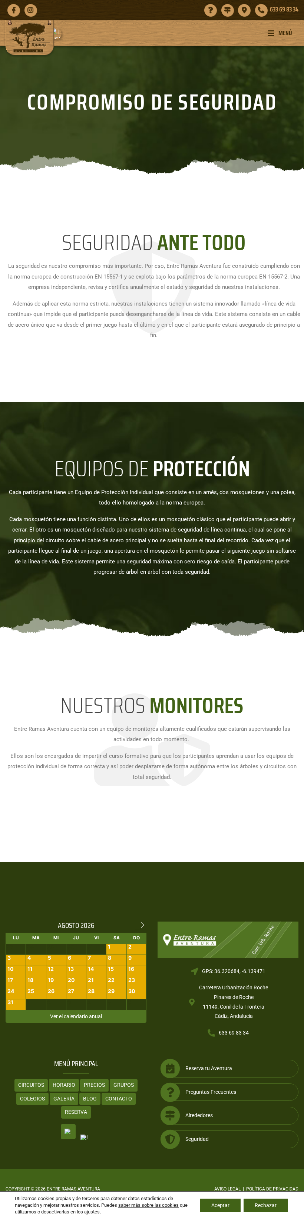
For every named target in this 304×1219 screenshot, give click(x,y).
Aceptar (220, 1205)
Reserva (76, 1112)
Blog (90, 1099)
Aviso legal (227, 1189)
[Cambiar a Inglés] (58, 34)
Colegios (32, 1099)
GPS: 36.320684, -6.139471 (233, 971)
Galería (64, 1099)
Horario (64, 1085)
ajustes (92, 1212)
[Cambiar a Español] (68, 1131)
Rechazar (266, 1205)
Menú (285, 33)
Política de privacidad (272, 1189)
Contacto (118, 1099)
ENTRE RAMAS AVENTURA (73, 1189)
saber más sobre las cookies (148, 1205)
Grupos (123, 1085)
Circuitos (31, 1085)
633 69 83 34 (234, 1033)
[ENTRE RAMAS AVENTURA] (29, 37)
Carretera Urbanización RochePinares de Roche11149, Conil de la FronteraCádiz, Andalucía (233, 1002)
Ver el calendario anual (76, 1016)
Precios (94, 1085)
